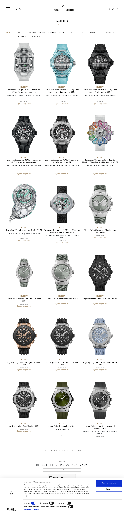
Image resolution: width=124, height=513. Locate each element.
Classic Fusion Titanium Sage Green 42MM (62, 299)
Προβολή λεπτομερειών (31, 509)
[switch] (51, 501)
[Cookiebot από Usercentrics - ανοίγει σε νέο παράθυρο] (12, 509)
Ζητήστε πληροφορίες (24, 103)
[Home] (62, 9)
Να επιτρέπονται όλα (109, 483)
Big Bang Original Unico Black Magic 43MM (100, 299)
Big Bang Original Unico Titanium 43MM (24, 426)
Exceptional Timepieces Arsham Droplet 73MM (24, 230)
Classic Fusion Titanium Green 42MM (62, 426)
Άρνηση (108, 489)
